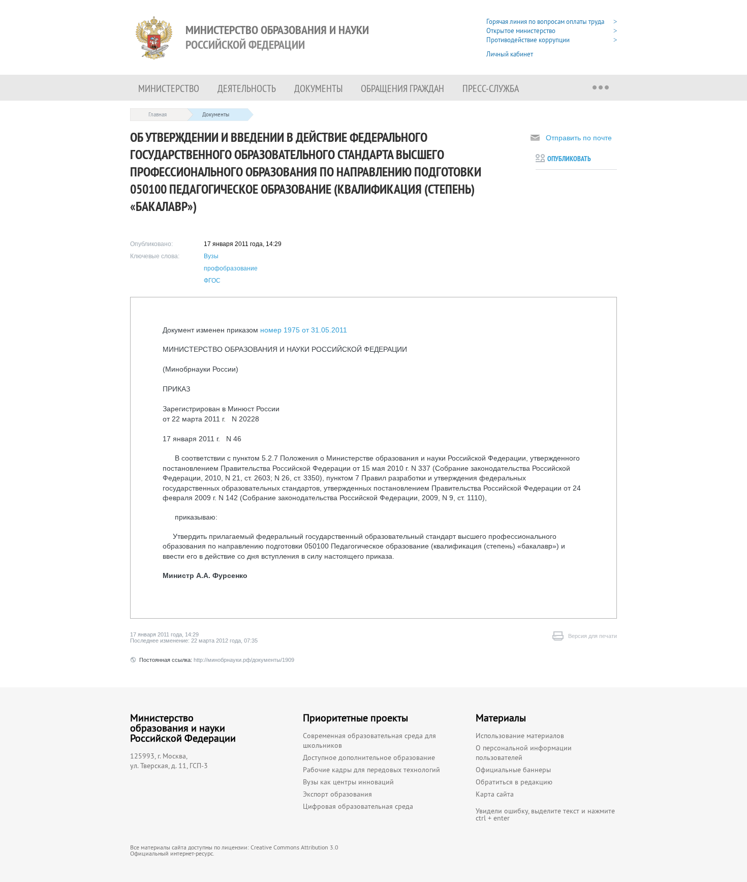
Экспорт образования (337, 794)
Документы (318, 88)
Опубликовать (569, 158)
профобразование (231, 268)
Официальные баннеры (513, 769)
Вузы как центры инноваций (348, 781)
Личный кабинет (509, 54)
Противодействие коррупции (528, 40)
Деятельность (246, 88)
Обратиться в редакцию (514, 781)
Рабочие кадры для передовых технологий (371, 769)
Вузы (211, 256)
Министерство (168, 88)
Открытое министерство (520, 30)
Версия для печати (592, 636)
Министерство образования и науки (277, 37)
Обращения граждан (402, 88)
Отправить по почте (579, 138)
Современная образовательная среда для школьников (369, 740)
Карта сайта (495, 794)
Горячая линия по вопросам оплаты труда (545, 21)
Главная (157, 114)
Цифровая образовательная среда (358, 806)
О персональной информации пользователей (524, 752)
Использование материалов (520, 735)
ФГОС (212, 280)
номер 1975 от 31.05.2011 (303, 330)
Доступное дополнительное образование (369, 757)
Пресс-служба (490, 88)
